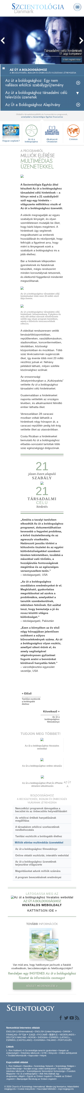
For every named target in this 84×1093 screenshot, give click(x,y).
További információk (17, 1055)
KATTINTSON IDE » (42, 910)
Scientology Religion (64, 1066)
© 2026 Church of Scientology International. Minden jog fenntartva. (35, 1086)
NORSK (32, 1037)
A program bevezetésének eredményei (38, 877)
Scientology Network (44, 1066)
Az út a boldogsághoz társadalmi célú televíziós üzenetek (36, 95)
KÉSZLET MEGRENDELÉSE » (42, 986)
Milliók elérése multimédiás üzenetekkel (39, 842)
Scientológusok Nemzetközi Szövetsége (46, 1071)
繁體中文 (53, 1034)
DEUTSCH (11, 1037)
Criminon (73, 139)
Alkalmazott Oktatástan (51, 140)
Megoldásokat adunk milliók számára (37, 871)
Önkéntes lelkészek (30, 1053)
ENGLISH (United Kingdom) (48, 1031)
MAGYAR (21, 1037)
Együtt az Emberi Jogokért (39, 1076)
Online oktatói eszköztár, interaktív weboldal (42, 855)
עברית (22, 1034)
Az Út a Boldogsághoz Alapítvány (32, 105)
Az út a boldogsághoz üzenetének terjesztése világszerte (35, 863)
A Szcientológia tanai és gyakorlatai (39, 1050)
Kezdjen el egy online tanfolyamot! (40, 1068)
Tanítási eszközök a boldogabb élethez (38, 836)
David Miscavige (14, 1068)
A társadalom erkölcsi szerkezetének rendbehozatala (37, 828)
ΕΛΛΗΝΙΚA (39, 1040)
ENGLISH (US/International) (19, 1031)
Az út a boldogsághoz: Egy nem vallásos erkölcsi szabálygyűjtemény (34, 83)
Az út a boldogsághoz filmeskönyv (36, 849)
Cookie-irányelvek (26, 1089)
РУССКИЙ (42, 1034)
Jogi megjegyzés (66, 1089)
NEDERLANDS (67, 1034)
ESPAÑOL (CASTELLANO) (19, 1040)
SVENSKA (42, 1037)
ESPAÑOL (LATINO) (59, 1037)
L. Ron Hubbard (13, 1050)
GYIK (44, 1053)
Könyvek (53, 1053)
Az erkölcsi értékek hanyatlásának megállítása (35, 819)
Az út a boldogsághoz (31, 140)
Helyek (43, 1055)
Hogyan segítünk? (11, 141)
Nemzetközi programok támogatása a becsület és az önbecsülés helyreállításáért (41, 810)
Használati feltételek (46, 1089)
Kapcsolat (33, 1055)
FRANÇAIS (11, 1034)
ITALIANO (51, 1040)
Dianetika (27, 1066)
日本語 (32, 1034)
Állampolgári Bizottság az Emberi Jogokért (36, 1079)
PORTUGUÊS (65, 1040)
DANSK (66, 1031)
